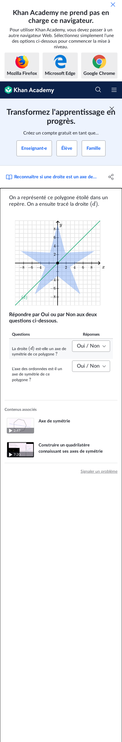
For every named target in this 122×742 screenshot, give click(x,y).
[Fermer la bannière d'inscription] (111, 108)
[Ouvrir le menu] (114, 89)
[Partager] (111, 177)
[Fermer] (112, 4)
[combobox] (91, 346)
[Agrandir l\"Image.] (61, 259)
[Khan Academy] (27, 90)
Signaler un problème (99, 472)
